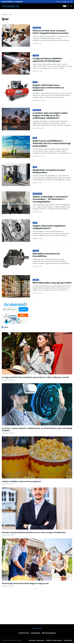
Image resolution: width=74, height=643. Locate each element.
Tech (35, 82)
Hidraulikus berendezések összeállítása (46, 254)
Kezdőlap (4, 14)
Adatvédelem (68, 640)
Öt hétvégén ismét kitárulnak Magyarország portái (25, 583)
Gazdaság (36, 27)
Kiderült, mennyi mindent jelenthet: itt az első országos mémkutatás (33, 532)
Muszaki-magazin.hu (49, 633)
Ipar (34, 137)
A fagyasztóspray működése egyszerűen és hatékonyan (47, 59)
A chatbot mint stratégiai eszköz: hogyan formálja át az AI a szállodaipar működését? (50, 115)
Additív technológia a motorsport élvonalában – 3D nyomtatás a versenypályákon (50, 199)
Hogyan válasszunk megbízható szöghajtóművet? (49, 227)
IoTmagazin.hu (35, 633)
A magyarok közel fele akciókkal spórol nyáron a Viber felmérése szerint (35, 377)
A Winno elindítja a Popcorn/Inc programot (21, 481)
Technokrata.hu (23, 633)
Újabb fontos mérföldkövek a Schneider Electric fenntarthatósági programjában (52, 143)
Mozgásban (37, 193)
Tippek (35, 55)
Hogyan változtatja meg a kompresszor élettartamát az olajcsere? (48, 87)
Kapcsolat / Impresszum (36, 640)
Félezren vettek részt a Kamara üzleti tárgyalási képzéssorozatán (50, 31)
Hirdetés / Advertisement (54, 640)
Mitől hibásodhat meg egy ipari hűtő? (52, 283)
